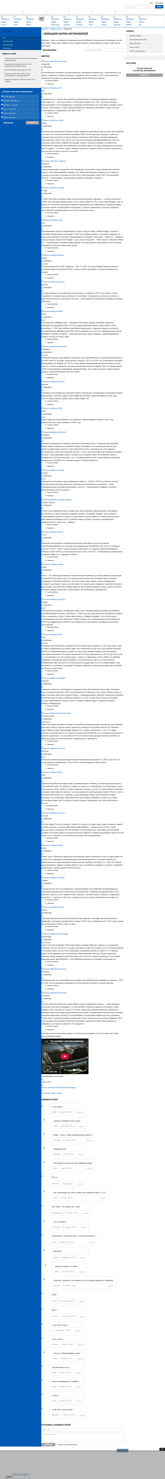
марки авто (46, 1082)
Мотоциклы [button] (7, 48)
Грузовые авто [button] (8, 45)
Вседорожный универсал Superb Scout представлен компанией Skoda (17, 65)
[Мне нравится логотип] (42, 80)
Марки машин (155, 19)
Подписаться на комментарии (67, 1444)
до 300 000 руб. (9, 97)
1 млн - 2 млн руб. (9, 109)
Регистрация (159, 3)
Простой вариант (49, 50)
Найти (159, 7)
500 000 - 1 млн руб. (10, 105)
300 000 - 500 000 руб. (11, 101)
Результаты (8, 123)
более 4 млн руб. (9, 117)
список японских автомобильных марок (58, 1087)
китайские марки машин (51, 1093)
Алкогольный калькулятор (138, 40)
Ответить (79, 1112)
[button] (11, 12)
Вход (151, 3)
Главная (44, 28)
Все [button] (4, 38)
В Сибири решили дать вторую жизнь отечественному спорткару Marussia (17, 75)
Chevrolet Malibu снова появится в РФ (17, 70)
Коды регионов (135, 43)
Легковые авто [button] (8, 41)
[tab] (20, 43)
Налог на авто (134, 47)
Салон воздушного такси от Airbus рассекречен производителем (20, 59)
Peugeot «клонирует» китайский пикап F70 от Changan (19, 80)
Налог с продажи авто (137, 51)
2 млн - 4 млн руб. (9, 113)
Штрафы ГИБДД (135, 36)
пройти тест (144, 75)
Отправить (48, 1444)
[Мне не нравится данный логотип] (42, 84)
